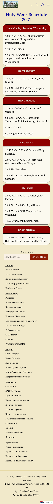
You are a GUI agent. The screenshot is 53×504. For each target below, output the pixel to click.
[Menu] (48, 4)
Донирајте (10, 437)
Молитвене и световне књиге (19, 418)
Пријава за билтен (13, 288)
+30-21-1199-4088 (24, 494)
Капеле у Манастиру (15, 325)
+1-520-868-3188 (24, 491)
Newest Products (14, 432)
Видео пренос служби (15, 367)
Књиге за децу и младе (16, 414)
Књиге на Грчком (13, 404)
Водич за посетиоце (14, 302)
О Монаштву (11, 334)
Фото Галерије (12, 353)
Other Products (13, 395)
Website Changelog (15, 343)
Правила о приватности (16, 451)
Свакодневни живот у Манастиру (21, 320)
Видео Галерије (12, 358)
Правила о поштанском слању (19, 460)
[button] (46, 502)
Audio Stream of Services (18, 372)
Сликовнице (11, 423)
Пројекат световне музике (17, 376)
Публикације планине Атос (18, 400)
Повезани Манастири (15, 316)
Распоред (9, 297)
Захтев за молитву (13, 274)
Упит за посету (12, 269)
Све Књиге (10, 386)
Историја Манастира (15, 311)
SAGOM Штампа (13, 391)
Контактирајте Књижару (16, 278)
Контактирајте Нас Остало (17, 283)
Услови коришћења (14, 446)
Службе (9, 339)
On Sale (9, 427)
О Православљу (12, 330)
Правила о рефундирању (16, 456)
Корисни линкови (13, 307)
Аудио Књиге (11, 362)
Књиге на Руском (13, 409)
